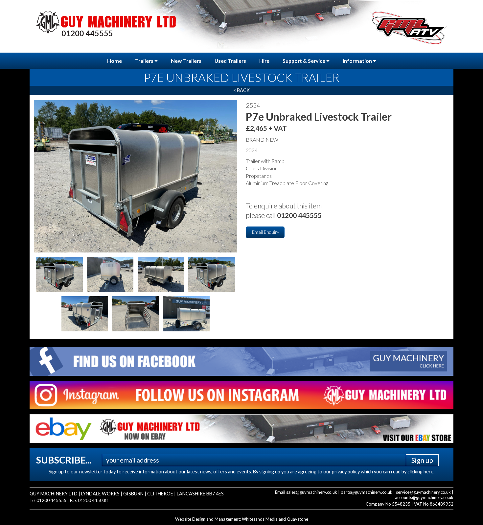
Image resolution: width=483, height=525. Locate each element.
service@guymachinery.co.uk (423, 492)
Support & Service (304, 61)
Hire (264, 61)
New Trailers (186, 61)
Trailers (144, 61)
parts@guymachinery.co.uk (366, 492)
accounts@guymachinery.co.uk (424, 497)
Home (114, 61)
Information (358, 61)
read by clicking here (412, 471)
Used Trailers (230, 61)
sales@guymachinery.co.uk (311, 492)
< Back (241, 90)
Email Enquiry (265, 232)
